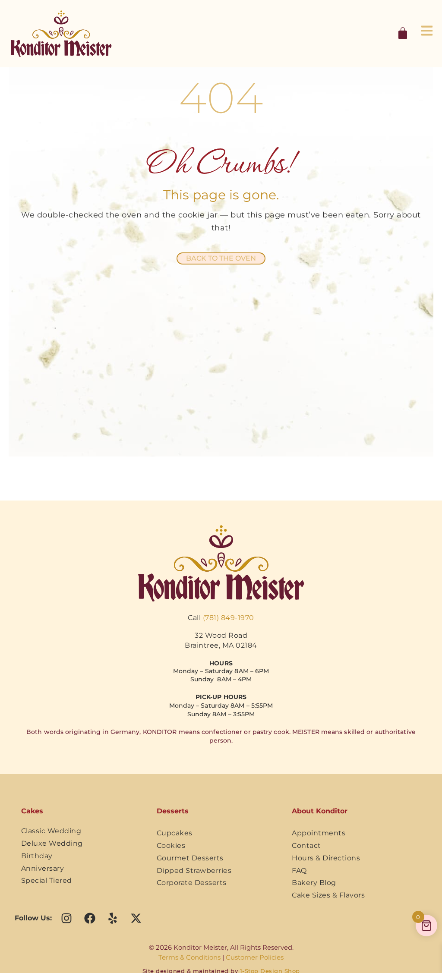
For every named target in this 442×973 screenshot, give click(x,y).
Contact (306, 845)
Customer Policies (255, 957)
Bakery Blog (314, 883)
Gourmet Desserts (190, 858)
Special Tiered (46, 880)
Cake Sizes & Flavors (328, 895)
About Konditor (319, 811)
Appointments (318, 833)
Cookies (171, 845)
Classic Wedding (51, 831)
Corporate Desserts (192, 883)
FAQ (299, 870)
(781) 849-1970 (228, 618)
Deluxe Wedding (52, 843)
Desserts (173, 811)
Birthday (37, 856)
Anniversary (42, 868)
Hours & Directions (326, 858)
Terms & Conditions (189, 957)
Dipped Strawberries (194, 870)
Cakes (32, 811)
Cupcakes (175, 833)
